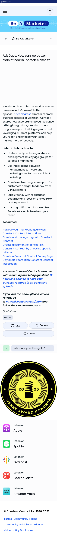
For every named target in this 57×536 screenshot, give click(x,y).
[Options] (51, 39)
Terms (8, 519)
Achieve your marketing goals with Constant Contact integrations (24, 231)
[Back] (6, 39)
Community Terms (25, 519)
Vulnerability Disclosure (18, 530)
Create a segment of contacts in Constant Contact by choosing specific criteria (27, 248)
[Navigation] (5, 11)
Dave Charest (22, 114)
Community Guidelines (18, 524)
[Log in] (50, 11)
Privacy (38, 524)
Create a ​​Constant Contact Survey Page (28, 256)
